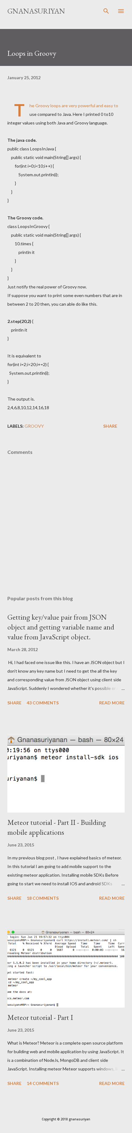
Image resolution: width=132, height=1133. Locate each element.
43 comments (43, 702)
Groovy (34, 426)
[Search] (106, 11)
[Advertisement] (66, 532)
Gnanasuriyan (36, 11)
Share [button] (110, 426)
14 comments (43, 1083)
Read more (112, 702)
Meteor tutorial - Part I (40, 1017)
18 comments (43, 898)
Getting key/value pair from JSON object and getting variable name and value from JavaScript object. (60, 627)
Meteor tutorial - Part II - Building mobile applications (56, 827)
